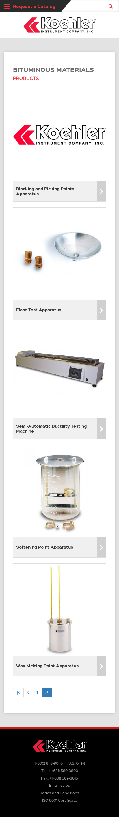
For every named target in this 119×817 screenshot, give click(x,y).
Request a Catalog (34, 6)
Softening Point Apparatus (44, 547)
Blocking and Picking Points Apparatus (45, 191)
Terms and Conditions (59, 792)
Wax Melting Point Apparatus (47, 665)
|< (18, 692)
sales (65, 785)
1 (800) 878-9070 (48, 763)
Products (26, 78)
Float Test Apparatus (38, 309)
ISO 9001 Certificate (59, 800)
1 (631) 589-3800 (63, 770)
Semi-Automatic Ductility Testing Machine (51, 428)
